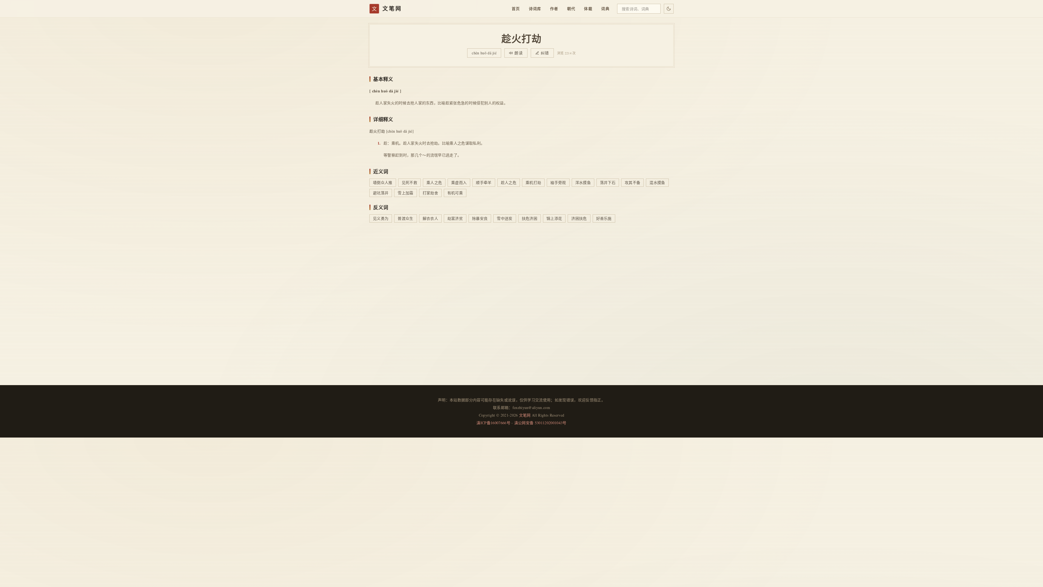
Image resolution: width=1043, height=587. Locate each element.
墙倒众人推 (382, 182)
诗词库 (535, 8)
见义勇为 (380, 218)
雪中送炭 (504, 218)
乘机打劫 (533, 182)
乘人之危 (434, 182)
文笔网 (525, 415)
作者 (554, 8)
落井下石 (607, 182)
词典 (605, 8)
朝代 (571, 8)
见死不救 (409, 182)
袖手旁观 (558, 182)
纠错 (545, 52)
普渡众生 (405, 218)
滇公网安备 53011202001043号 (540, 422)
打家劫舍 (430, 192)
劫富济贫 (455, 218)
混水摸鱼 (657, 182)
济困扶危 (579, 218)
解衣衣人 (430, 218)
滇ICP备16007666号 (493, 422)
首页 (516, 8)
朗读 (518, 52)
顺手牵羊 (483, 182)
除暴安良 (480, 218)
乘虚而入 (459, 182)
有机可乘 (455, 192)
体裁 (588, 8)
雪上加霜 (405, 192)
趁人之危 (508, 182)
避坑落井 (380, 192)
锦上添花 (554, 218)
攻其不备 (632, 182)
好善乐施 (604, 218)
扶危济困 (529, 218)
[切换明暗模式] (669, 9)
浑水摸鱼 (583, 182)
